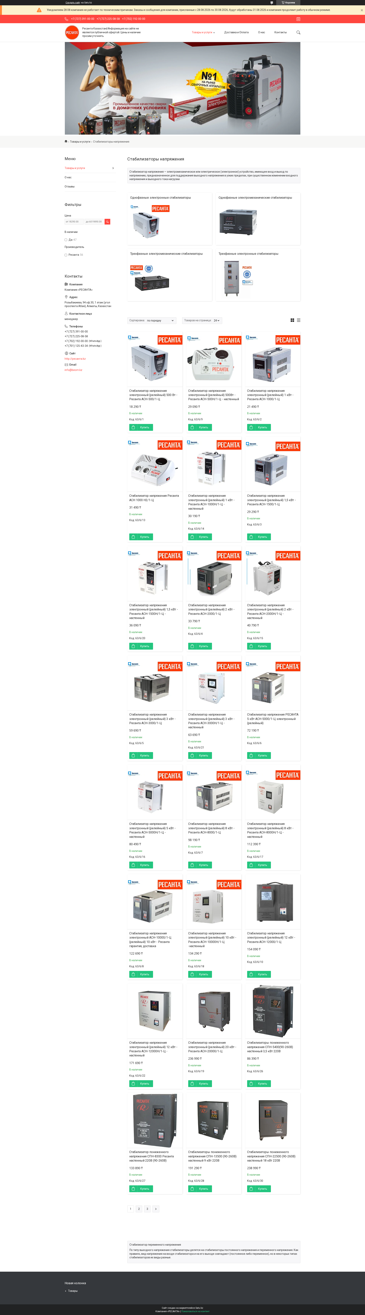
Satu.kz (199, 1308)
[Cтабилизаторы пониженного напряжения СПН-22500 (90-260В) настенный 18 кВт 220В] (272, 1120)
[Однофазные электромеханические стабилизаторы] (238, 222)
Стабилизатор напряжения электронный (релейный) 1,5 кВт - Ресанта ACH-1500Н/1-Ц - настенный (153, 611)
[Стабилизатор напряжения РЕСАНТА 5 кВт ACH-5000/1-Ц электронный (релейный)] (272, 682)
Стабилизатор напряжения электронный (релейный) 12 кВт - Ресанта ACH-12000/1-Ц (271, 938)
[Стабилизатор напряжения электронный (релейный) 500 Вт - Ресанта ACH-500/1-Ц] (154, 359)
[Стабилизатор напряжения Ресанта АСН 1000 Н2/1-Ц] (154, 464)
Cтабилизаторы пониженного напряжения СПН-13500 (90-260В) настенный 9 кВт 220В (212, 1156)
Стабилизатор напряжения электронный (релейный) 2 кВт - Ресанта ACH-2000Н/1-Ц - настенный (270, 611)
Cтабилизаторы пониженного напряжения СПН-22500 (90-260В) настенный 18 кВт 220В (271, 1156)
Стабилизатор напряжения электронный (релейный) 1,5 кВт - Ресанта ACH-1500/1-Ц (271, 500)
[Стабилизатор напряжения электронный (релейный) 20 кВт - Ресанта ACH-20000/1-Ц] (213, 1011)
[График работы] (298, 19)
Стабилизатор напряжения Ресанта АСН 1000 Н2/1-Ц (154, 498)
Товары (73, 1290)
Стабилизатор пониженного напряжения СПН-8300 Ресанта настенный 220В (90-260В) (151, 1156)
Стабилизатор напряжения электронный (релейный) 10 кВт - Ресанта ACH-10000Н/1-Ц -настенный (212, 940)
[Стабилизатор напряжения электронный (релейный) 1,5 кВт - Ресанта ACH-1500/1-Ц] (272, 464)
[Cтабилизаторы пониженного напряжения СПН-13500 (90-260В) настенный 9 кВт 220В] (213, 1120)
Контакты (281, 32)
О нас (261, 32)
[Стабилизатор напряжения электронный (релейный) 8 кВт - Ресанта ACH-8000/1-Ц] (213, 792)
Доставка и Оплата (236, 32)
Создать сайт (73, 2)
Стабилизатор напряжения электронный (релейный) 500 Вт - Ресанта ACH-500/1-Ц (153, 395)
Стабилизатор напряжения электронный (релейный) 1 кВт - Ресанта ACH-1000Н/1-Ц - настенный (211, 502)
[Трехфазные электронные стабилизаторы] (238, 278)
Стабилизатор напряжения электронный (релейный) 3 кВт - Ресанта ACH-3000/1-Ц (152, 719)
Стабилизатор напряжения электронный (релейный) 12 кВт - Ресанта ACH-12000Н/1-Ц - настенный (153, 1049)
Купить (144, 427)
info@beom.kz (73, 369)
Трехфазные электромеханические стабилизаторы (166, 254)
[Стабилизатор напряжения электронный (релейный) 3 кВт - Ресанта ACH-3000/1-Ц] (154, 682)
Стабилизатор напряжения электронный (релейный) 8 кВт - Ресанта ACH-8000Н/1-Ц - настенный (270, 830)
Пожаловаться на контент (195, 1311)
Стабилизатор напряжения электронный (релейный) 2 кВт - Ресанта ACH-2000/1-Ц (211, 609)
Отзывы (70, 186)
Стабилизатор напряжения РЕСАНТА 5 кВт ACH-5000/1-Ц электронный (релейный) (272, 719)
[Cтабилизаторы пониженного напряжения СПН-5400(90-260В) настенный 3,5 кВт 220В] (272, 1011)
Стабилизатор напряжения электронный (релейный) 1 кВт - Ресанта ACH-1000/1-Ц (270, 395)
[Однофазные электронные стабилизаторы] (150, 222)
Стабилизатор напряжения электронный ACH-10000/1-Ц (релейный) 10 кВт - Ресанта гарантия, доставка (150, 940)
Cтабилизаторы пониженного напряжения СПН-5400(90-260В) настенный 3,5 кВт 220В (270, 1047)
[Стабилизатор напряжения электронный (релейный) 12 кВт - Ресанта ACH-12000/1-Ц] (272, 901)
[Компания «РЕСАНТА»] (72, 32)
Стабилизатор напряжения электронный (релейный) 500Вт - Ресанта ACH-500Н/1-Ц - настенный (213, 395)
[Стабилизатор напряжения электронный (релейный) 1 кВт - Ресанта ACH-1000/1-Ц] (272, 359)
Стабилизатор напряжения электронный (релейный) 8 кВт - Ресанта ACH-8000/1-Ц (211, 828)
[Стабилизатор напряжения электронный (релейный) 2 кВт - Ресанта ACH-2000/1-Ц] (213, 573)
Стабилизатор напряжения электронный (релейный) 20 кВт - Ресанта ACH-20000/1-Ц (212, 1047)
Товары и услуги (202, 32)
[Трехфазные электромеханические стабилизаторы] (150, 278)
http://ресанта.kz (75, 358)
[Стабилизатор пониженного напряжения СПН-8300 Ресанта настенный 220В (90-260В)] (154, 1120)
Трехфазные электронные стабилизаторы (249, 254)
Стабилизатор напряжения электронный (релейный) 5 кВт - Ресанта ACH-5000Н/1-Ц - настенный (152, 830)
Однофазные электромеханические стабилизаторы (255, 197)
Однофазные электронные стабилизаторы (160, 197)
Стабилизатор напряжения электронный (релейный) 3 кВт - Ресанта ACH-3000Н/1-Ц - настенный (211, 721)
